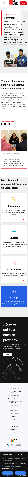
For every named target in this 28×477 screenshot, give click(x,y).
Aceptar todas (7, 473)
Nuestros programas (14, 410)
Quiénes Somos (14, 413)
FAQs (14, 419)
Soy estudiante (14, 426)
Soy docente (14, 429)
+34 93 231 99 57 (15, 395)
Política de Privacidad (7, 476)
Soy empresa (14, 432)
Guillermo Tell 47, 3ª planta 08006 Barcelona (14, 392)
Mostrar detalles (8, 468)
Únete (7, 354)
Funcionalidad (17, 466)
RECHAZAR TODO (20, 473)
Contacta (14, 416)
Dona (23, 3)
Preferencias (7, 466)
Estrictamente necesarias (10, 463)
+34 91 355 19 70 (15, 405)
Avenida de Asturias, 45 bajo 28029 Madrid (15, 402)
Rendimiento (23, 463)
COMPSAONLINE (23, 475)
